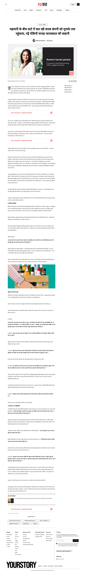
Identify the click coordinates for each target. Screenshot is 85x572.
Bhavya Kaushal (40, 40)
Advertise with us (31, 516)
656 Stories (50, 40)
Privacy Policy (50, 566)
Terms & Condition (58, 566)
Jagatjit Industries (13, 523)
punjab (34, 523)
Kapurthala (25, 523)
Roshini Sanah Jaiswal (14, 520)
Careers (45, 566)
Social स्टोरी (42, 24)
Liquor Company (44, 520)
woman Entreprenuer (30, 520)
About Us (40, 566)
